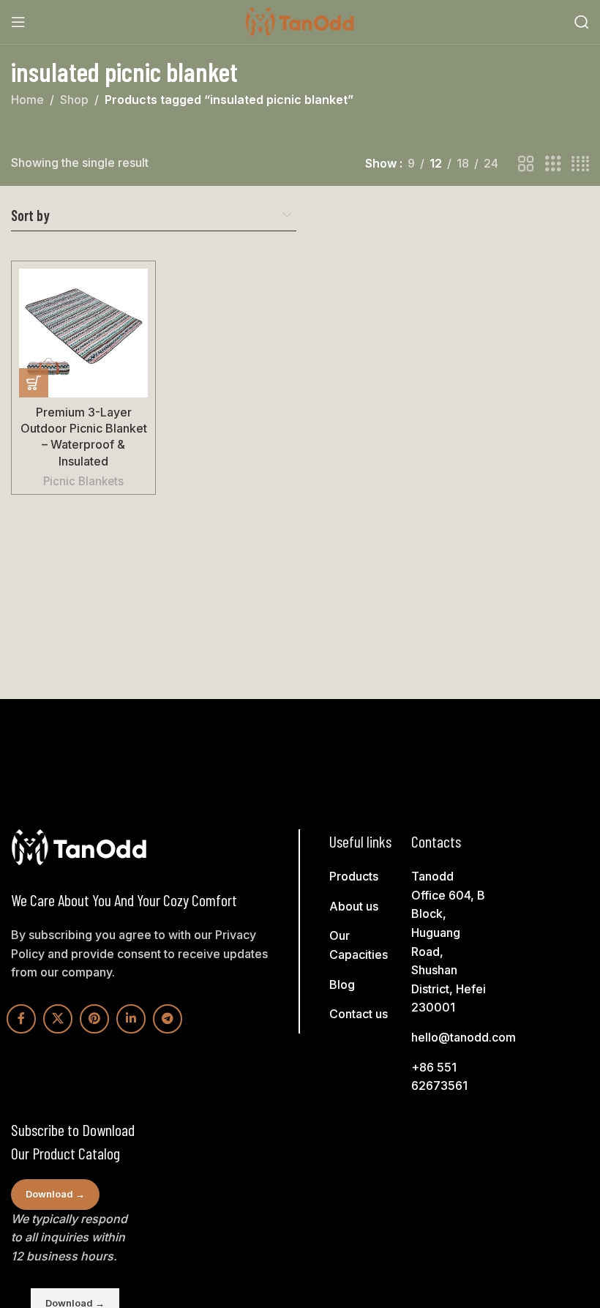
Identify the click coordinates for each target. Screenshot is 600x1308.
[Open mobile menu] (18, 22)
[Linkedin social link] (131, 1019)
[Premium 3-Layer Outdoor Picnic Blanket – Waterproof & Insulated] (83, 333)
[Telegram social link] (167, 1019)
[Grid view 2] (526, 164)
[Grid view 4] (580, 164)
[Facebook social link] (21, 1019)
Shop (74, 99)
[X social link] (57, 1019)
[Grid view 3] (553, 164)
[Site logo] (300, 20)
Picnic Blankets (83, 481)
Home (27, 99)
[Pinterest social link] (94, 1019)
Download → (55, 1194)
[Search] (581, 22)
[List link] (368, 876)
